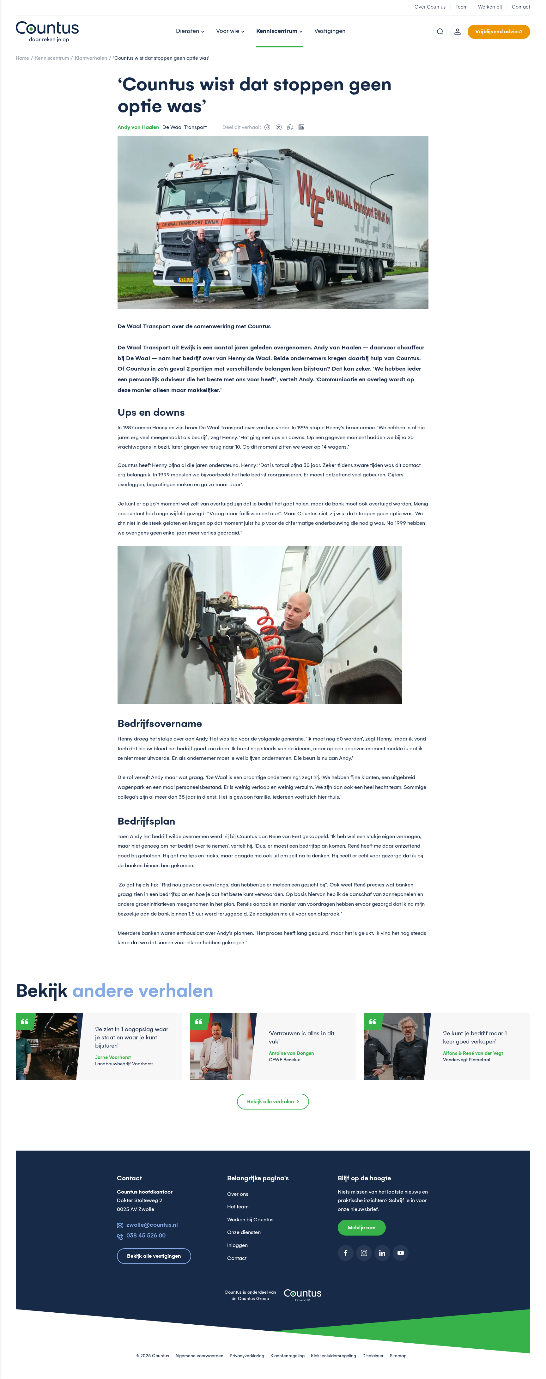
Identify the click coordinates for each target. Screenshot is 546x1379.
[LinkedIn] (301, 127)
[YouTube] (401, 1253)
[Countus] (47, 31)
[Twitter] (278, 127)
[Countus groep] (302, 1299)
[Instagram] (364, 1253)
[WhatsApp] (290, 127)
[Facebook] (267, 127)
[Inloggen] (457, 32)
